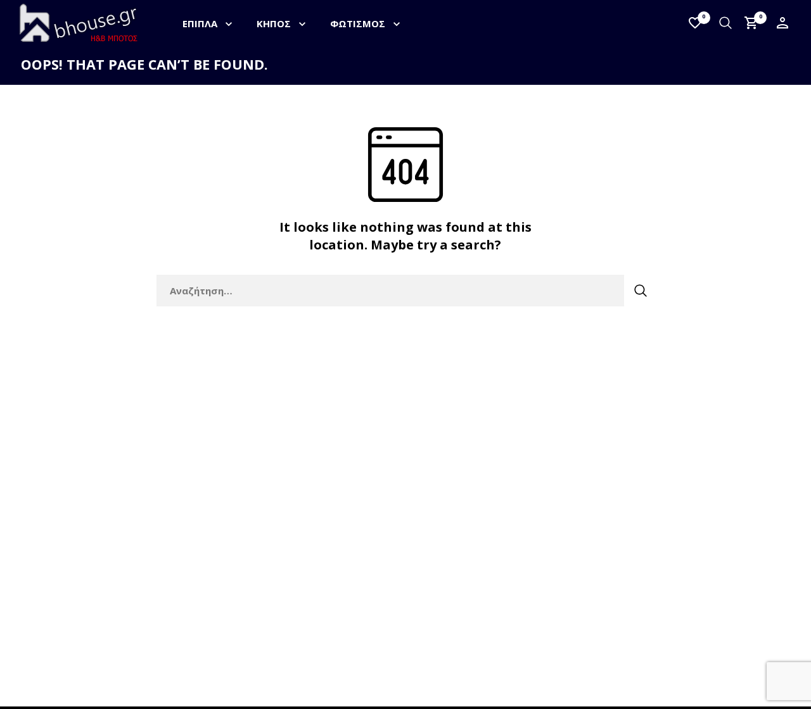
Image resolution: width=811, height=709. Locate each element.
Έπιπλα (199, 23)
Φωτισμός (357, 23)
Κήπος (274, 23)
